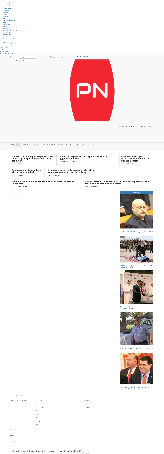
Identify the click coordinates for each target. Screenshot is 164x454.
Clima (5, 26)
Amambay (6, 24)
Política (5, 13)
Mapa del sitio (4, 51)
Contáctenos (4, 47)
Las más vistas (22, 400)
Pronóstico (6, 41)
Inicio (5, 1)
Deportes (6, 11)
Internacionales (8, 9)
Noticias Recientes (9, 3)
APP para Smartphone (7, 53)
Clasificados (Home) (9, 43)
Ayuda (2, 49)
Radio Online (7, 5)
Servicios (6, 37)
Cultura (5, 18)
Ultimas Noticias (14, 400)
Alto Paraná (7, 34)
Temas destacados (9, 20)
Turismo (6, 17)
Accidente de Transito (10, 30)
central (5, 22)
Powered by (82, 453)
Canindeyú (6, 32)
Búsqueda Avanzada (22, 61)
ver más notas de (17, 193)
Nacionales (7, 7)
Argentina (6, 28)
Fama (5, 15)
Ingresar (149, 127)
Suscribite (143, 126)
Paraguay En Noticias (57, 57)
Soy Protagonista (9, 39)
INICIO (18, 145)
